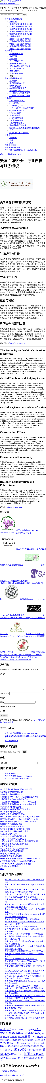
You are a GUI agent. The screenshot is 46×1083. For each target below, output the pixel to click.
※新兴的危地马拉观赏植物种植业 (14, 844)
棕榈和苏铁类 (15, 113)
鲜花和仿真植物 (16, 73)
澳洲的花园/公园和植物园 (20, 44)
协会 (12, 1033)
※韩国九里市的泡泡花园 (10, 807)
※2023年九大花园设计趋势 (11, 824)
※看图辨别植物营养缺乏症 (11, 792)
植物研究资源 (15, 86)
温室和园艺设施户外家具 (19, 66)
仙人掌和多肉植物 (17, 110)
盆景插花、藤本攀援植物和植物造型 (24, 128)
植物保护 (13, 138)
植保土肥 (8, 135)
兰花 (29, 1029)
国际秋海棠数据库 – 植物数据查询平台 (21, 927)
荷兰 (11, 1057)
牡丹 (11, 1046)
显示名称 (4, 693)
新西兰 (40, 1037)
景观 (9, 1040)
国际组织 (13, 22)
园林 (24, 1033)
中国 (5, 1029)
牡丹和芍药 (14, 103)
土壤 (11, 140)
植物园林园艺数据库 (17, 88)
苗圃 (31, 1054)
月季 (17, 1040)
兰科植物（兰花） (17, 106)
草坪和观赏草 (15, 115)
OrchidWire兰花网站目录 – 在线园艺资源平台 (18, 657)
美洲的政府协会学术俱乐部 (20, 29)
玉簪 (16, 1046)
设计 (28, 1058)
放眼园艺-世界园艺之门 (9, 4)
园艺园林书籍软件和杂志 (19, 91)
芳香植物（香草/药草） (19, 133)
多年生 (6, 1037)
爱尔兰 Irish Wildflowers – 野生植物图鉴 (21, 959)
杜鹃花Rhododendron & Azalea (17, 778)
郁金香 (36, 1058)
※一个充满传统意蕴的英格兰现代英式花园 (18, 822)
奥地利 (21, 1037)
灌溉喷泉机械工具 (17, 69)
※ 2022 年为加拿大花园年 (11, 856)
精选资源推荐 (10, 145)
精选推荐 (13, 81)
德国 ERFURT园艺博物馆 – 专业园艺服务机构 (24, 988)
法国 (30, 1043)
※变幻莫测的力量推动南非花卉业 (14, 831)
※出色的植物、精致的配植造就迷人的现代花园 (20, 817)
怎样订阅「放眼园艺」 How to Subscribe (21, 150)
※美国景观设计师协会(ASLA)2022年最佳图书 (19, 804)
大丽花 (13, 1037)
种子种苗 (13, 59)
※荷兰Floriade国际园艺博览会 (12, 826)
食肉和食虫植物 (16, 120)
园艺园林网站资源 (17, 83)
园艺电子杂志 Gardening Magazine (18, 776)
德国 (30, 1036)
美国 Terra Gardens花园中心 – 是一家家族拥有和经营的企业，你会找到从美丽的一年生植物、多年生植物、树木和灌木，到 (25, 1012)
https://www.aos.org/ (17, 343)
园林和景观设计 (16, 71)
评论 (2, 674)
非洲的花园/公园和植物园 (20, 49)
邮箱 (2, 698)
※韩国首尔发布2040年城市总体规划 (15, 809)
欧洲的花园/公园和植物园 (20, 41)
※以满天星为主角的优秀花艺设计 (14, 849)
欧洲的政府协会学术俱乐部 (20, 27)
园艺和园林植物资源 (13, 78)
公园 (21, 1030)
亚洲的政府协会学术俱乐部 (20, 24)
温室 (37, 1043)
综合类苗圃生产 (16, 61)
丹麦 (14, 1030)
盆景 (36, 1046)
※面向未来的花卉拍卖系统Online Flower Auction (20, 859)
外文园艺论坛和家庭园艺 (19, 96)
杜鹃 (30, 1040)
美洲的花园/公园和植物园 (20, 46)
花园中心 (16, 1054)
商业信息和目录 (16, 54)
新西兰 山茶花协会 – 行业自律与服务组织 (22, 986)
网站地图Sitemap (11, 741)
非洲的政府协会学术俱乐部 (20, 34)
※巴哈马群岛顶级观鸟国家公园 (13, 839)
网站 (2, 702)
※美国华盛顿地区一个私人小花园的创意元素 (19, 819)
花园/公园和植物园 (12, 36)
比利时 (23, 1043)
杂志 (24, 1040)
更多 (2, 869)
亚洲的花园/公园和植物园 (20, 39)
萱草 (20, 1058)
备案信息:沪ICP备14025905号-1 (13, 1075)
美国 (19, 1049)
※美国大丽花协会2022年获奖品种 (14, 799)
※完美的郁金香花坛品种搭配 (12, 814)
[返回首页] (10, 1)
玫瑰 (23, 1046)
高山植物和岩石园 (17, 123)
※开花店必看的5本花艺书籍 (12, 851)
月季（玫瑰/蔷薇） (17, 101)
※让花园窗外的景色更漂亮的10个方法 (16, 789)
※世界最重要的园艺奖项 (10, 812)
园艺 (35, 1033)
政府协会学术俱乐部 (13, 19)
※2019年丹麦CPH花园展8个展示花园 (15, 864)
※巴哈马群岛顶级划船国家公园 (13, 836)
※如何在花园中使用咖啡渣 (11, 794)
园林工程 (13, 56)
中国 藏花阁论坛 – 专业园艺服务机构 (15, 660)
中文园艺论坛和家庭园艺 (19, 93)
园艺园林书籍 (10, 774)
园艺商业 (8, 51)
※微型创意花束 (6, 846)
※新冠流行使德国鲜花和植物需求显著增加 (18, 861)
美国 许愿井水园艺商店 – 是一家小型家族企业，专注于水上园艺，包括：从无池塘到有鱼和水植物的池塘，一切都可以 (25, 921)
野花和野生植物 (16, 118)
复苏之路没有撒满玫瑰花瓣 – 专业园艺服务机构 (24, 1018)
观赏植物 (8, 98)
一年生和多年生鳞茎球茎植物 (21, 108)
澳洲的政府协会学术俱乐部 (20, 31)
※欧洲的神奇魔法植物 (9, 866)
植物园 (12, 1043)
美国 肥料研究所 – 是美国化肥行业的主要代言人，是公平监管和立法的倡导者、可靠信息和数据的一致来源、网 (24, 936)
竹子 (11, 130)
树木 (37, 1040)
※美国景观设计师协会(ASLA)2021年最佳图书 (19, 802)
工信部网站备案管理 (8, 1071)
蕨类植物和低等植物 (17, 125)
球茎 (30, 1046)
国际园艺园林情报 (12, 148)
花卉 (38, 1050)
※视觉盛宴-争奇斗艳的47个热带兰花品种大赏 (19, 797)
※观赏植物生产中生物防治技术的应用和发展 (19, 841)
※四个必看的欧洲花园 (9, 854)
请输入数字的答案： (8, 706)
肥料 (11, 143)
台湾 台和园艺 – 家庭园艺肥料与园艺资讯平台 (24, 951)
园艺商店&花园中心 (17, 64)
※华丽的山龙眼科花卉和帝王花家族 (15, 829)
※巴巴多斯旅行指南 (8, 834)
